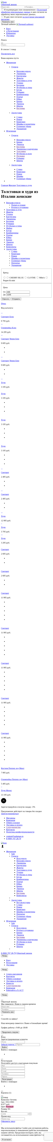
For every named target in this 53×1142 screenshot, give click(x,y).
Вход (8, 29)
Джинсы (20, 104)
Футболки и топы (24, 87)
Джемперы (21, 73)
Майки (9, 228)
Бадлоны (20, 85)
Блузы (19, 90)
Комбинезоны (22, 94)
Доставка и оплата (14, 825)
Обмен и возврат (13, 979)
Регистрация (12, 31)
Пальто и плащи (18, 205)
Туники (19, 83)
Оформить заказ (8, 1121)
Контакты (10, 829)
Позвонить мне (8, 1012)
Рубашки (20, 92)
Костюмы (20, 108)
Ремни (19, 119)
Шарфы (19, 176)
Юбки (19, 99)
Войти (4, 1047)
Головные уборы (23, 126)
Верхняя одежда (23, 71)
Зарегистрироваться (10, 814)
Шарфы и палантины (25, 124)
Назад (4, 956)
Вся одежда (21, 858)
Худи (3, 382)
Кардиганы (21, 76)
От (4, 292)
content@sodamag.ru (14, 836)
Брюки (19, 101)
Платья (19, 97)
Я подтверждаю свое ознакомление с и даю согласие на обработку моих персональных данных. (24, 12)
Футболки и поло (24, 154)
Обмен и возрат (13, 823)
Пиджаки (20, 156)
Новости (10, 983)
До (4, 295)
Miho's (42, 278)
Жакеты (19, 78)
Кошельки (20, 122)
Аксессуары (16, 113)
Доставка (10, 36)
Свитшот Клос (7, 317)
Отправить (16, 299)
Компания (10, 820)
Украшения (21, 129)
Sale (13, 854)
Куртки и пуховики (19, 207)
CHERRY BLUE (16, 278)
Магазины (10, 818)
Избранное (11, 33)
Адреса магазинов (14, 974)
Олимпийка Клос (8, 328)
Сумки (19, 117)
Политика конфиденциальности (20, 832)
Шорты (19, 106)
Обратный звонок (9, 4)
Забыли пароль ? (8, 1044)
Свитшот (5, 472)
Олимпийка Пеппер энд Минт (14, 779)
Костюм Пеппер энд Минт (12, 768)
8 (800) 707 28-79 (13, 839)
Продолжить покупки (10, 1032)
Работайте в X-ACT (15, 990)
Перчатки (15, 263)
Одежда (14, 67)
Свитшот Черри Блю (10, 339)
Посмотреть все (8, 54)
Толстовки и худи (24, 80)
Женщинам (11, 62)
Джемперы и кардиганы (27, 149)
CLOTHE (31, 278)
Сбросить (5, 299)
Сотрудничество (13, 827)
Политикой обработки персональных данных (24, 11)
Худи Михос (6, 790)
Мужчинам (11, 131)
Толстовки (21, 151)
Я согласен (6, 1140)
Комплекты (11, 247)
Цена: (3, 303)
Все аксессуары (23, 902)
